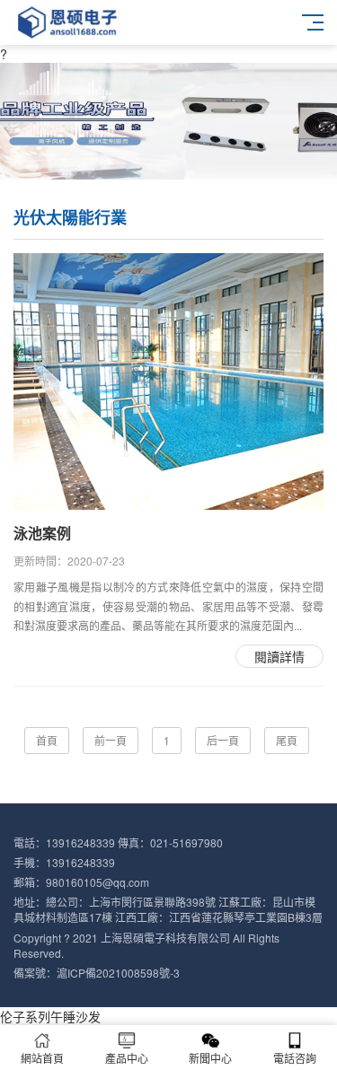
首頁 (47, 740)
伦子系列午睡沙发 (50, 1016)
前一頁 (110, 740)
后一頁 (223, 740)
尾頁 (286, 740)
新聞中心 (210, 1058)
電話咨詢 (294, 1058)
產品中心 (126, 1058)
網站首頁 (42, 1058)
